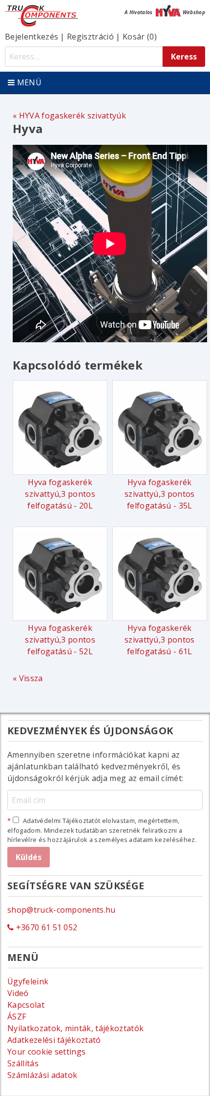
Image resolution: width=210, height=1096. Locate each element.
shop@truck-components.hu (61, 909)
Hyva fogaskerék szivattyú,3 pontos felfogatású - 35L (160, 494)
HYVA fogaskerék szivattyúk (72, 115)
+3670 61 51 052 (45, 927)
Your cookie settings (46, 1051)
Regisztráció (90, 36)
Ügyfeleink (27, 981)
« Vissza (28, 678)
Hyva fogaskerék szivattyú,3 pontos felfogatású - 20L (60, 494)
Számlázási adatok (42, 1075)
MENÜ (28, 82)
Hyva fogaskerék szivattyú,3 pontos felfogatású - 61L (160, 640)
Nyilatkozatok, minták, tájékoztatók (75, 1028)
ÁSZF (16, 1016)
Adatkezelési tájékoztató (54, 1040)
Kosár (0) (140, 36)
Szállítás (23, 1063)
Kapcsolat (25, 1004)
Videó (18, 993)
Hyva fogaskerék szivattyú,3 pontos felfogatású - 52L (60, 640)
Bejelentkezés (31, 36)
